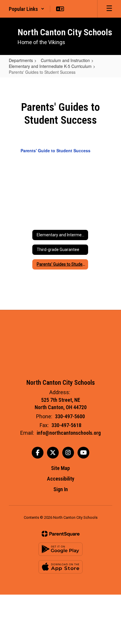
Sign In (60, 489)
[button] (26, 9)
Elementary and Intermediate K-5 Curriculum (50, 66)
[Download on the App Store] (60, 566)
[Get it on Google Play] (60, 549)
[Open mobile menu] (109, 9)
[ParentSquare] (60, 533)
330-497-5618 (66, 425)
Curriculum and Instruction (65, 60)
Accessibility (60, 479)
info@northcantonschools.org (69, 433)
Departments (21, 60)
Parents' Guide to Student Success (55, 150)
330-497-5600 (70, 416)
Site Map (60, 468)
